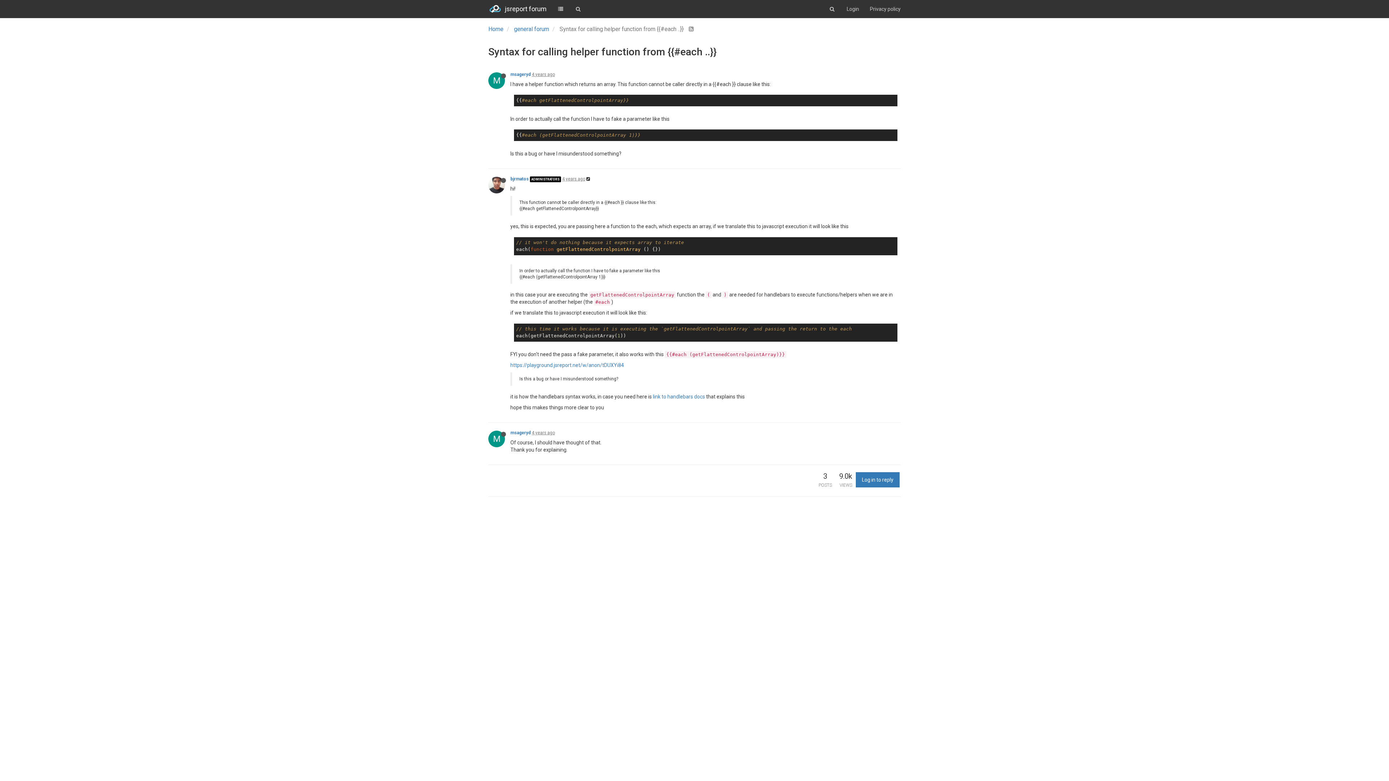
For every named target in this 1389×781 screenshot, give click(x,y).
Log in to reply (877, 480)
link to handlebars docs (679, 397)
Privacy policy (885, 9)
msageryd (520, 74)
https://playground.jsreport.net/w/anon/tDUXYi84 (567, 365)
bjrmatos (519, 179)
